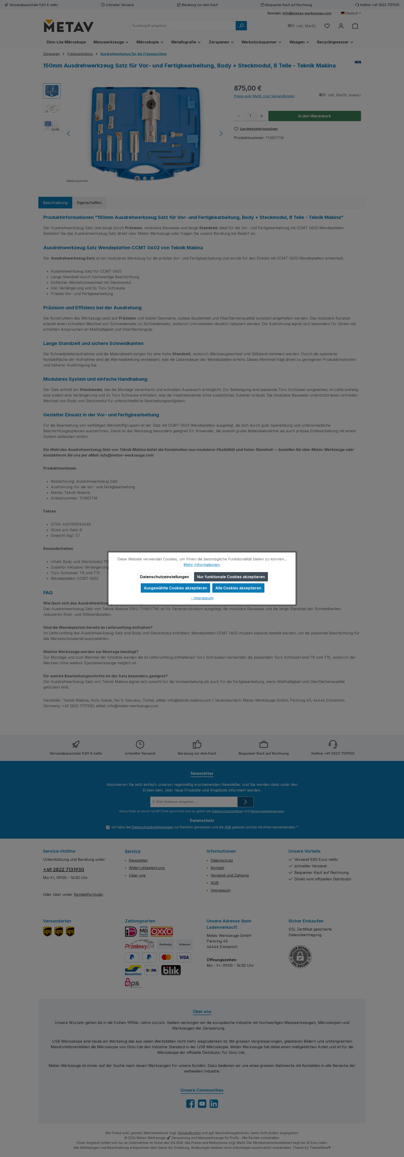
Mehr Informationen (202, 564)
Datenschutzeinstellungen (164, 576)
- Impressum (202, 598)
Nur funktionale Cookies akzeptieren (231, 576)
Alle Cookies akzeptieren (238, 588)
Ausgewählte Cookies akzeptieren (175, 588)
